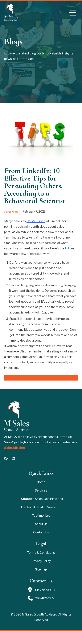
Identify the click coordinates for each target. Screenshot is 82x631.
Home (41, 482)
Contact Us (41, 532)
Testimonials (41, 515)
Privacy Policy (41, 561)
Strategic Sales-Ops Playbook (42, 499)
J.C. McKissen (35, 221)
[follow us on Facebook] (6, 458)
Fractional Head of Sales (38, 507)
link (67, 248)
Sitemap (41, 569)
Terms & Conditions (41, 552)
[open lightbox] (41, 135)
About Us (41, 524)
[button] (73, 13)
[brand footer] (16, 416)
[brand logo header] (13, 12)
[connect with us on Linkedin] (13, 458)
